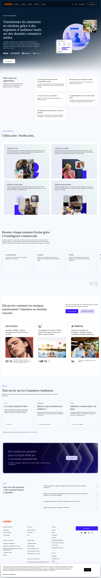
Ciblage (53, 561)
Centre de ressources (32, 432)
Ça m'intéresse (92, 4)
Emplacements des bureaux (57, 547)
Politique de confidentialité (9, 543)
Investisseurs (54, 535)
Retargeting (54, 556)
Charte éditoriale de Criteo (33, 548)
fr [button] (76, 4)
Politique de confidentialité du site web (11, 546)
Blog (28, 535)
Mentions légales (31, 546)
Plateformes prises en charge (33, 553)
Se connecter (82, 4)
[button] (73, 4)
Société (53, 532)
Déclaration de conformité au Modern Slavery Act (38, 562)
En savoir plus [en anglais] (44, 424)
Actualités (54, 537)
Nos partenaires (6, 535)
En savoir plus (9, 424)
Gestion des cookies (7, 552)
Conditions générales (31, 543)
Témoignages (6, 530)
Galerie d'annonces (7, 532)
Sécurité (5, 555)
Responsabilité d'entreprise (57, 540)
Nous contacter (55, 545)
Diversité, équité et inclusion (58, 542)
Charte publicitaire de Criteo (33, 551)
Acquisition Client (55, 558)
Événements (30, 532)
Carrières (53, 530)
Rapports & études (31, 530)
